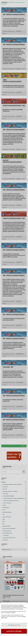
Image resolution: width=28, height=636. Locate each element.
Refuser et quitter (14, 625)
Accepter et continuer (14, 631)
